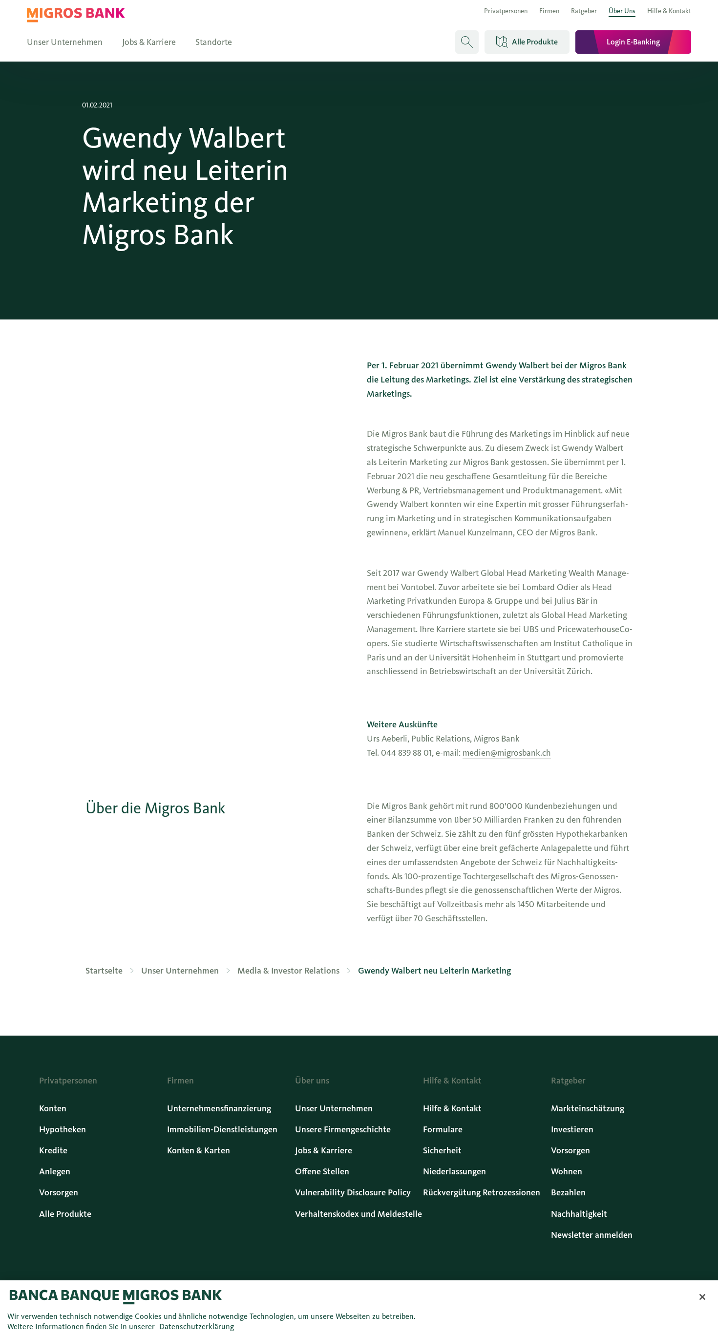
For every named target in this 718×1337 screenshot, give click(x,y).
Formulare (443, 1129)
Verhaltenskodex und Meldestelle (358, 1214)
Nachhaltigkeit (579, 1214)
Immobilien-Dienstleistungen (222, 1129)
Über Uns (622, 11)
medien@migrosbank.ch (507, 752)
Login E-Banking (633, 41)
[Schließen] (702, 1297)
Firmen (549, 11)
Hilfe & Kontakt (669, 11)
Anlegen (54, 1171)
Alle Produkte (65, 1214)
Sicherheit (442, 1150)
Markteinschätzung (587, 1108)
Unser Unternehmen (65, 42)
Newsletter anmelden (592, 1235)
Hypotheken (62, 1129)
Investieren (572, 1129)
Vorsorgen (58, 1192)
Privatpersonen (506, 11)
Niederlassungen (454, 1171)
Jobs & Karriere (149, 42)
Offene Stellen (322, 1171)
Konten (52, 1108)
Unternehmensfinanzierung (219, 1108)
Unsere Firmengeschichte (343, 1129)
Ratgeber (584, 11)
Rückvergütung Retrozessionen (481, 1192)
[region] (359, 1308)
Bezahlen (568, 1192)
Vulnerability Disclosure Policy (353, 1192)
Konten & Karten (198, 1150)
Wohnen (566, 1171)
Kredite (53, 1150)
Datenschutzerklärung (196, 1326)
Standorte (213, 42)
